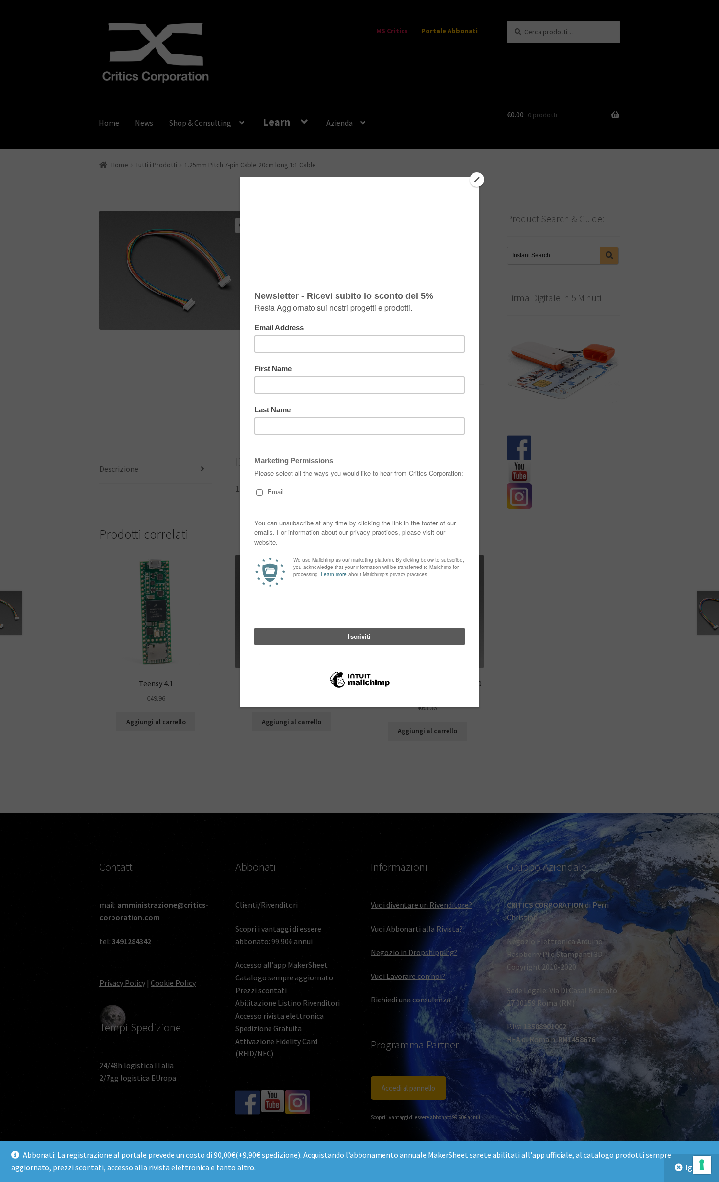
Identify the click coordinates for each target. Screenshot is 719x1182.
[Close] (477, 179)
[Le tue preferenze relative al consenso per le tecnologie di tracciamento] (702, 1165)
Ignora (696, 1167)
